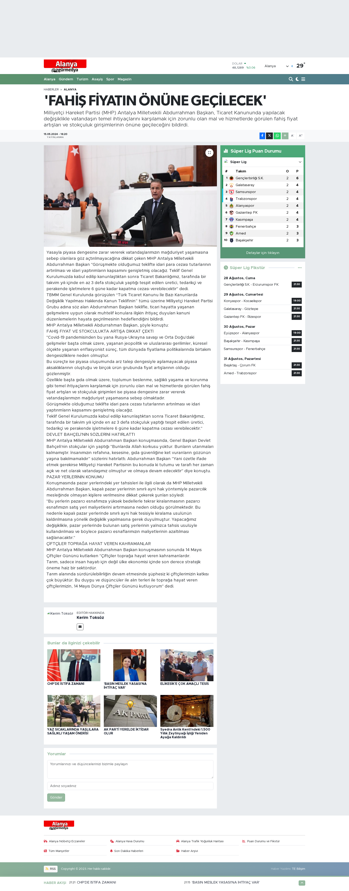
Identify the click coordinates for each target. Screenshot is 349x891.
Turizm (82, 79)
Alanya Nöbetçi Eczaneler (67, 841)
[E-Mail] (80, 627)
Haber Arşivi (189, 851)
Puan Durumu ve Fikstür (263, 841)
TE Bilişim (298, 868)
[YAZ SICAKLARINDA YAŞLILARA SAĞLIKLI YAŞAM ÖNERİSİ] (73, 710)
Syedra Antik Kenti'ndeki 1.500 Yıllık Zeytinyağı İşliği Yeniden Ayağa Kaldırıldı (185, 733)
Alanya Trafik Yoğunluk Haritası (202, 841)
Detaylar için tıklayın (262, 253)
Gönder (56, 797)
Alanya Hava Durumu (130, 841)
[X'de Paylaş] (269, 136)
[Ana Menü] (302, 79)
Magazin (124, 79)
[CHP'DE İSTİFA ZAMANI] (73, 665)
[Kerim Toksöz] (60, 613)
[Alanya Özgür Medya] (65, 65)
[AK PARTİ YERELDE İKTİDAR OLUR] (130, 710)
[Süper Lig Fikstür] (300, 267)
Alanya (49, 79)
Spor (110, 79)
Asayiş (97, 79)
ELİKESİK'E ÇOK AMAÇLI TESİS (184, 683)
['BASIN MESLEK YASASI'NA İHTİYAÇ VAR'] (130, 665)
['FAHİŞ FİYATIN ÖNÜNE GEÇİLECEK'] (130, 196)
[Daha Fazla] (285, 136)
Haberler (51, 89)
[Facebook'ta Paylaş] (262, 136)
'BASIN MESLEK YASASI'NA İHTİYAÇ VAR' (226, 882)
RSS (52, 868)
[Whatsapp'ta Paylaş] (277, 136)
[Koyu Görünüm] (297, 79)
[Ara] (291, 79)
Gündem (66, 79)
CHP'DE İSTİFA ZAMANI (65, 683)
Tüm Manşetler (58, 851)
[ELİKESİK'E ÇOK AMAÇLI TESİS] (186, 665)
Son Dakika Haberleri (128, 851)
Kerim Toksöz (90, 618)
